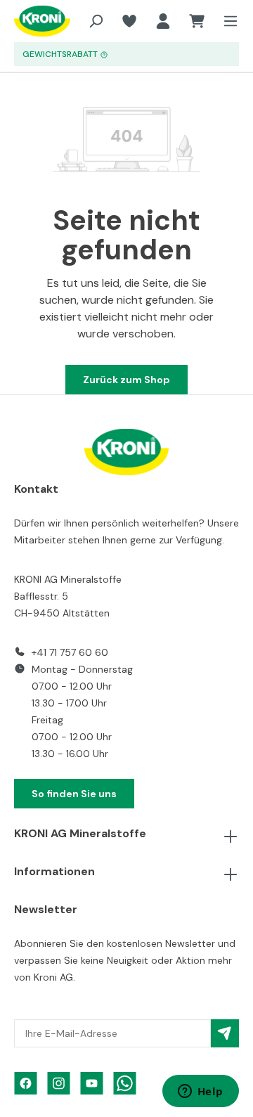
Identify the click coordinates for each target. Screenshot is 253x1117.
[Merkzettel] (129, 21)
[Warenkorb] (197, 21)
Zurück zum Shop (126, 379)
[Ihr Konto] (163, 21)
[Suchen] (95, 21)
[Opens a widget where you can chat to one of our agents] (200, 1092)
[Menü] (226, 21)
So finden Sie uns (74, 793)
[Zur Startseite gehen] (31, 21)
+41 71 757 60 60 (70, 652)
